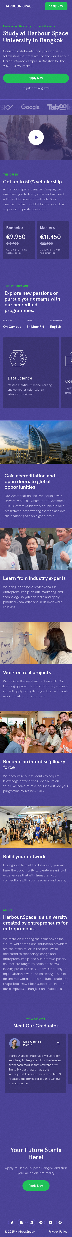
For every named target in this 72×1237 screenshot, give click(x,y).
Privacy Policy (58, 1231)
